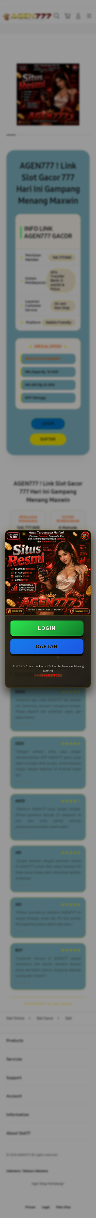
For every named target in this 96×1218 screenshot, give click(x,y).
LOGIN (47, 628)
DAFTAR (47, 646)
